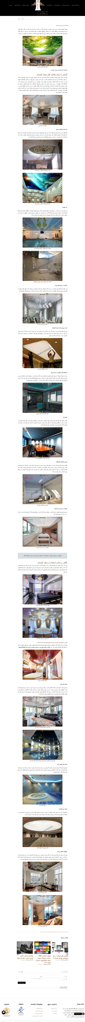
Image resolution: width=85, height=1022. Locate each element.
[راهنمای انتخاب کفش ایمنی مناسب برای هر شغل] (25, 942)
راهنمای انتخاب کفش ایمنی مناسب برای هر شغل (25, 957)
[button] (67, 953)
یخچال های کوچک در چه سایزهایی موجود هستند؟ (60, 957)
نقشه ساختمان (38, 1011)
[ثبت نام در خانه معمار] (78, 1014)
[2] (39, 978)
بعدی (19, 19)
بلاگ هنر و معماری (58, 932)
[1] (41, 978)
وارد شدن (20, 972)
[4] (36, 978)
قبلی (23, 19)
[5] (34, 978)
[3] (38, 978)
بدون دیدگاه (42, 932)
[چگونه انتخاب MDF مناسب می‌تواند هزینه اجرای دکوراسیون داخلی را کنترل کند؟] (42, 942)
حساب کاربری (54, 1008)
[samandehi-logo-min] (6, 1007)
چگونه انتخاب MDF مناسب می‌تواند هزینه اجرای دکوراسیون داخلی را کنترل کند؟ (43, 959)
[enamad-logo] (21, 1007)
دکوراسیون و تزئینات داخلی (50, 932)
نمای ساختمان (39, 1008)
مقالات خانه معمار (65, 932)
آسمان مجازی (32, 90)
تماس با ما (54, 1011)
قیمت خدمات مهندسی (37, 1016)
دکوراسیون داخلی (38, 1013)
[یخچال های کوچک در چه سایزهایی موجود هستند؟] (60, 942)
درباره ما (55, 1013)
